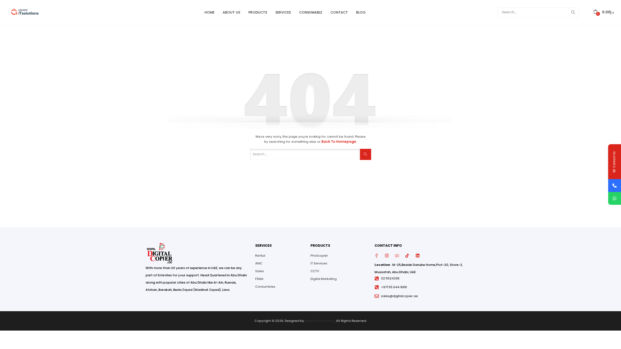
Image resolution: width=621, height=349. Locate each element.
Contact (339, 12)
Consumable (310, 12)
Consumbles (265, 286)
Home (209, 12)
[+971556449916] (614, 198)
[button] (604, 12)
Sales (259, 271)
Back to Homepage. (339, 141)
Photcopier (319, 255)
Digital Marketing (323, 279)
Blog (361, 12)
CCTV (314, 271)
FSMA (259, 279)
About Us (231, 12)
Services (283, 12)
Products (257, 12)
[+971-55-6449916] (614, 185)
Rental (260, 255)
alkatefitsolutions (319, 320)
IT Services (318, 263)
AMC (258, 263)
